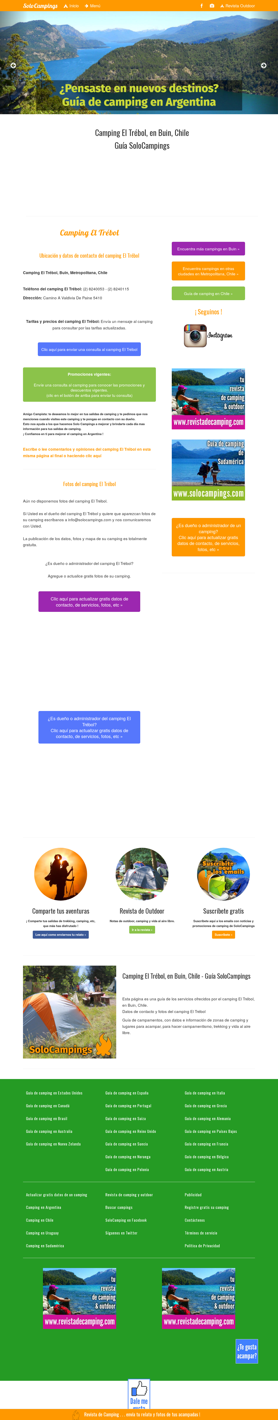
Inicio (73, 6)
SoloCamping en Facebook (126, 1220)
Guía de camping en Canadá (48, 1105)
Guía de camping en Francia (206, 1143)
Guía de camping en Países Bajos (211, 1131)
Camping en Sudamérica (45, 1245)
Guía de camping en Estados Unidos (54, 1092)
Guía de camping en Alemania (208, 1118)
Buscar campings (119, 1207)
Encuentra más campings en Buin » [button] (208, 248)
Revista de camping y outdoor (129, 1194)
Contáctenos (195, 1220)
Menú (94, 6)
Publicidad (193, 1194)
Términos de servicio (201, 1232)
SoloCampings (40, 6)
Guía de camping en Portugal (128, 1105)
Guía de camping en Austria (206, 1169)
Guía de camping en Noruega (128, 1156)
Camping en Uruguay (42, 1232)
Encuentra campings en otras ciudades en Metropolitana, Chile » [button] (208, 271)
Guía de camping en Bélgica (207, 1156)
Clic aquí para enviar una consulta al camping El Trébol (89, 349)
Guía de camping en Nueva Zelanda (53, 1143)
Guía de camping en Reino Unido (130, 1131)
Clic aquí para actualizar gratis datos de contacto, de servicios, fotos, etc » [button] (89, 601)
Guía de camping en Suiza (125, 1118)
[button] (61, 934)
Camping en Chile (40, 1220)
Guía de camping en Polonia (127, 1169)
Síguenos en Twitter (121, 1232)
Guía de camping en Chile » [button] (208, 293)
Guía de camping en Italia (205, 1092)
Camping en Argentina (43, 1207)
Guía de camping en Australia (49, 1131)
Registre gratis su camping (207, 1207)
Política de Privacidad (202, 1245)
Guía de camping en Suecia (126, 1143)
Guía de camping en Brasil (46, 1118)
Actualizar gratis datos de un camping (56, 1194)
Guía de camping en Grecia (206, 1105)
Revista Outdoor (239, 6)
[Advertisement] (142, 182)
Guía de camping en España (127, 1092)
